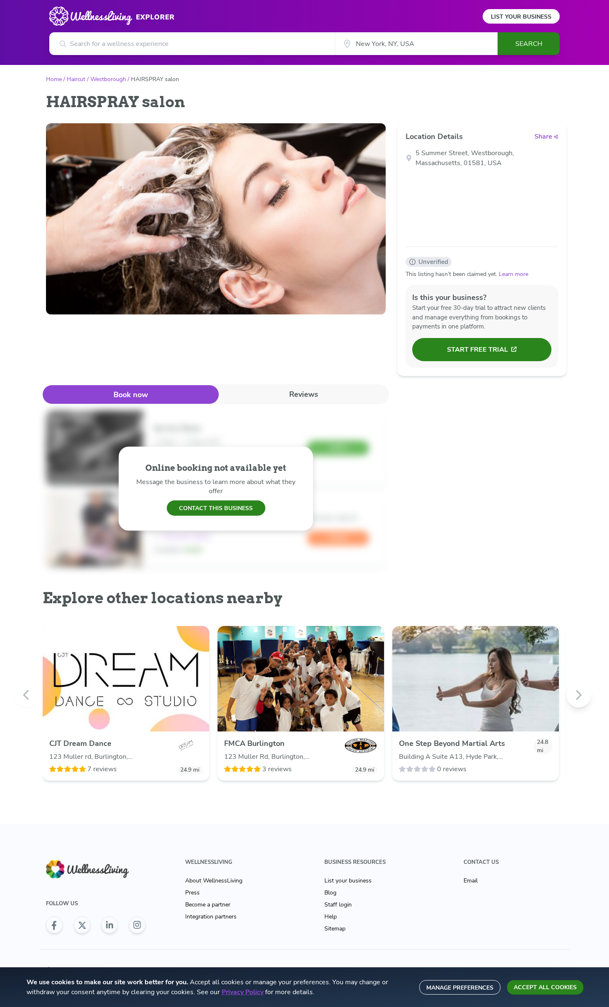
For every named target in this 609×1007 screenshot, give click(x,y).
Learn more (513, 274)
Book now (131, 395)
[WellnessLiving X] (82, 925)
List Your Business (521, 17)
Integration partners (211, 917)
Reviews (303, 394)
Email (471, 881)
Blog (330, 893)
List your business (348, 881)
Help (330, 917)
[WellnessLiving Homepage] (95, 869)
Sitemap (335, 929)
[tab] (131, 394)
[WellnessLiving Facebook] (54, 925)
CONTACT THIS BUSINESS (216, 508)
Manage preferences (459, 988)
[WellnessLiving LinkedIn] (109, 925)
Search (528, 43)
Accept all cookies (545, 987)
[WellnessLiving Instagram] (137, 925)
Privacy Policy (242, 992)
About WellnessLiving (213, 881)
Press (192, 893)
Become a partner (207, 905)
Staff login (338, 905)
